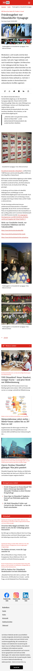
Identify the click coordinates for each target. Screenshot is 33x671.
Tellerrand (5, 625)
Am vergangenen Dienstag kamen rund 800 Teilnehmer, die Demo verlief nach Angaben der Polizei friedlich (14, 217)
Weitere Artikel (11, 346)
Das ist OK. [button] (16, 667)
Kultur (4, 614)
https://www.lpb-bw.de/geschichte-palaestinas (14, 237)
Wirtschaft (6, 516)
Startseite (3, 7)
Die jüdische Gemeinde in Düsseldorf (11, 171)
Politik (9, 7)
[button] (5, 91)
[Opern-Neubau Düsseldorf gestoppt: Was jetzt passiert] (16, 448)
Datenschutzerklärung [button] (19, 662)
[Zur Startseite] (6, 2)
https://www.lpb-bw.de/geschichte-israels (13, 234)
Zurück (6, 337)
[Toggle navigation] (29, 2)
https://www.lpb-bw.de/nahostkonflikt (12, 230)
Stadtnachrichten (7, 622)
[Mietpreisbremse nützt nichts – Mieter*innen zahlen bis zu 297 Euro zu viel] (16, 406)
